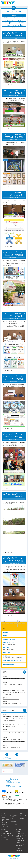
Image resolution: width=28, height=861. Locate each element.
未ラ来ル (22, 25)
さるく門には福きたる (13, 27)
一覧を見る (24, 672)
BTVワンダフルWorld (6, 25)
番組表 (5, 635)
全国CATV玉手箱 (16, 25)
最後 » (4, 628)
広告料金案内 (12, 656)
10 (7, 625)
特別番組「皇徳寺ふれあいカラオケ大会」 (12, 703)
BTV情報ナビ (6, 17)
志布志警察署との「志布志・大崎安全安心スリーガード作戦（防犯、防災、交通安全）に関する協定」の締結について (14, 692)
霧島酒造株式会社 (20, 850)
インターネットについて (6, 833)
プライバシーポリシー (20, 833)
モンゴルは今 (5, 22)
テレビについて (5, 831)
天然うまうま (12, 22)
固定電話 (3, 817)
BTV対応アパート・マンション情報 (6, 758)
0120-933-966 (7, 797)
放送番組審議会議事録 (8, 665)
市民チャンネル (5, 824)
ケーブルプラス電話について (7, 835)
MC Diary (9, 648)
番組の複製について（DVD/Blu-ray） (12, 660)
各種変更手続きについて (6, 837)
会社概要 (18, 842)
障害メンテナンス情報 (8, 710)
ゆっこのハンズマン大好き (8, 20)
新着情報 (5, 672)
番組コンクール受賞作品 (9, 639)
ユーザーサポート (5, 826)
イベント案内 (7, 652)
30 (15, 625)
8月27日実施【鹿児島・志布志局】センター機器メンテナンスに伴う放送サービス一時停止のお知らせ (14, 732)
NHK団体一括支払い (20, 838)
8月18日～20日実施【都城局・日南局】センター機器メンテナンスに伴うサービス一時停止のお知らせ (14, 741)
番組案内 (6, 632)
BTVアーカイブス (21, 22)
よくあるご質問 (16, 758)
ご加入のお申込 (14, 813)
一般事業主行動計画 (20, 840)
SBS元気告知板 (20, 20)
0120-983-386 (19, 793)
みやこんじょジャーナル (18, 17)
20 (11, 625)
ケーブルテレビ (5, 813)
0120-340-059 (19, 797)
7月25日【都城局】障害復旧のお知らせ (11, 747)
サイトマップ (19, 831)
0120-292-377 (7, 793)
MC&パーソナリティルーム (10, 643)
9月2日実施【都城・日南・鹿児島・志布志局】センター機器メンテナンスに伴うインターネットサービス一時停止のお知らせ (14, 718)
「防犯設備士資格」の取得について (11, 699)
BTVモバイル (4, 822)
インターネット (5, 815)
